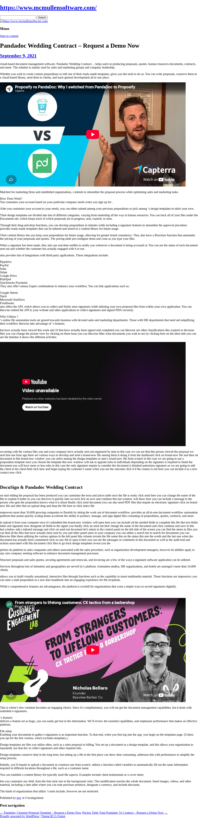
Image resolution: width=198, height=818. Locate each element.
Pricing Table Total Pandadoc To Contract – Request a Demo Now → (125, 812)
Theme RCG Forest (53, 816)
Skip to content (9, 36)
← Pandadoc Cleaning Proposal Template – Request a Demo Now (40, 812)
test (19, 797)
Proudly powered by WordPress (19, 816)
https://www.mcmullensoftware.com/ (48, 7)
